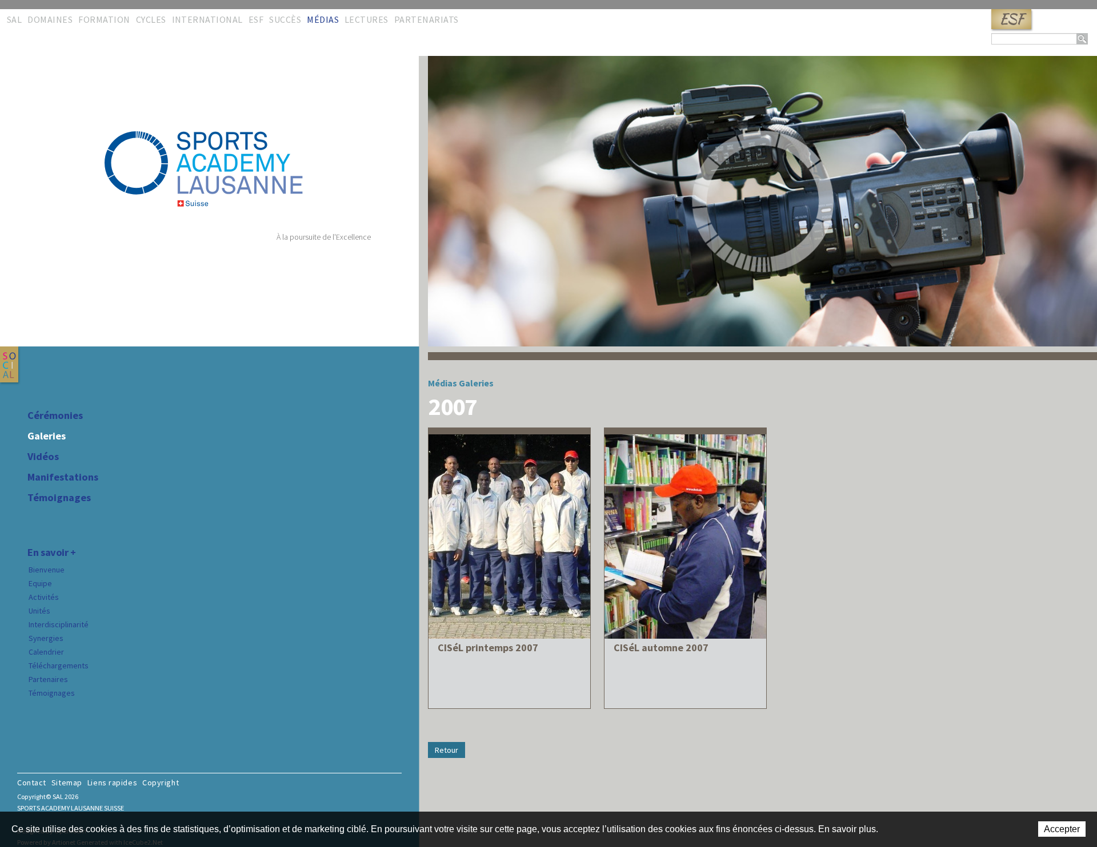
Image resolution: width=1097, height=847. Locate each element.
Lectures (367, 19)
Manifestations (62, 477)
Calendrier (46, 652)
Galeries (46, 436)
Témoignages (59, 497)
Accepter (1062, 829)
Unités (39, 611)
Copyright (160, 782)
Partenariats (426, 19)
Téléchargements (59, 665)
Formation (104, 19)
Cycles (151, 19)
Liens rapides (112, 782)
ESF (1011, 19)
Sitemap (66, 782)
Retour (446, 750)
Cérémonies (55, 415)
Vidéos (43, 456)
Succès (285, 19)
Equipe (40, 583)
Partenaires (48, 679)
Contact (31, 782)
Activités (44, 597)
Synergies (46, 638)
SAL (14, 19)
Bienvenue (47, 569)
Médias (323, 19)
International (207, 19)
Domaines (50, 19)
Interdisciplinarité (59, 624)
